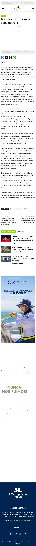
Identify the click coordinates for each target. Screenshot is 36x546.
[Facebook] (10, 534)
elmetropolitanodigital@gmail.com (22, 520)
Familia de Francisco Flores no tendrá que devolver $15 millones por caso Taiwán (9, 222)
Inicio (2, 13)
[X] (20, 534)
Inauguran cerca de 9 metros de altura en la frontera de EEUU (28, 221)
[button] (33, 8)
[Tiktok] (16, 534)
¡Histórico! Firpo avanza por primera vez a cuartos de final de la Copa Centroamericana (22, 250)
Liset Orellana (7, 26)
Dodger (12, 208)
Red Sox (25, 208)
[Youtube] (25, 534)
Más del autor (21, 231)
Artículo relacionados (8, 231)
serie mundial (5, 211)
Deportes (3, 16)
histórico (18, 208)
